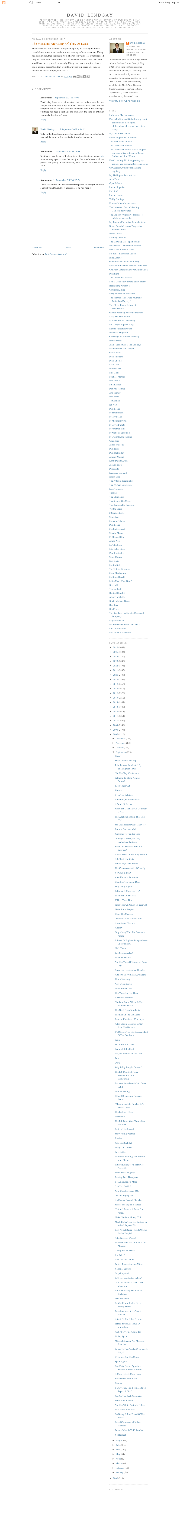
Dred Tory (114, 608)
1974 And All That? (124, 1044)
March (119, 1463)
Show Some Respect (124, 909)
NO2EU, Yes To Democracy (122, 320)
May (118, 1454)
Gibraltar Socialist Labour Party (124, 261)
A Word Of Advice (123, 804)
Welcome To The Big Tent (127, 833)
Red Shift (113, 191)
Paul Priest (114, 448)
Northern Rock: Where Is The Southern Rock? (129, 1003)
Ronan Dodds (115, 340)
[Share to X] (81, 76)
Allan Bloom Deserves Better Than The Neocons (129, 1025)
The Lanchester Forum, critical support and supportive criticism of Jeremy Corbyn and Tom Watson (127, 153)
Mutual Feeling (122, 1091)
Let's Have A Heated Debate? (128, 1277)
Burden (118, 1138)
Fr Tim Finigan (116, 412)
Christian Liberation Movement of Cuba (128, 269)
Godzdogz (114, 440)
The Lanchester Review (120, 145)
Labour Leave (116, 195)
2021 (115, 670)
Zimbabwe (120, 1116)
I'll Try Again (121, 1336)
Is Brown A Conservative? (127, 891)
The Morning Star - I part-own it (124, 241)
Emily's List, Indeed (124, 1129)
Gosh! (118, 755)
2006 (115, 1478)
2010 (115, 720)
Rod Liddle (114, 380)
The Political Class (124, 1112)
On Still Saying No (124, 1195)
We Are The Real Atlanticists (128, 1395)
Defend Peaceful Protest (120, 328)
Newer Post (37, 247)
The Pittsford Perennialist (121, 480)
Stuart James (115, 384)
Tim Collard (115, 588)
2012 (115, 711)
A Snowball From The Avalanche (130, 974)
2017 (115, 688)
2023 (115, 661)
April (118, 1458)
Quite (117, 1062)
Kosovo (118, 790)
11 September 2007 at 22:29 (66, 180)
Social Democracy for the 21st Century (127, 281)
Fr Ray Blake (115, 416)
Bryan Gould (115, 233)
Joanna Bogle (115, 464)
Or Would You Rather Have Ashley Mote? (128, 1304)
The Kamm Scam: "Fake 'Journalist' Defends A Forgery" (126, 299)
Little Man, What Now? (120, 580)
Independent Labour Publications (125, 245)
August (119, 1440)
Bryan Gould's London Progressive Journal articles (125, 228)
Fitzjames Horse (116, 512)
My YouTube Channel (119, 133)
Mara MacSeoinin (117, 572)
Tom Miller (114, 400)
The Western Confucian (120, 484)
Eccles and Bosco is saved (121, 249)
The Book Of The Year (125, 895)
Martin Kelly (115, 564)
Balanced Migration (118, 332)
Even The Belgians (124, 794)
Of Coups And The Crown (127, 1356)
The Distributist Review (120, 277)
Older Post (99, 247)
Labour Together (117, 187)
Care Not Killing (117, 289)
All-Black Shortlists (124, 858)
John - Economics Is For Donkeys (125, 344)
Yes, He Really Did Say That (128, 1053)
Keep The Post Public (119, 316)
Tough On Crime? (123, 1147)
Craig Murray (115, 556)
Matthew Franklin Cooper (121, 348)
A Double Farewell (124, 997)
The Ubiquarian (116, 496)
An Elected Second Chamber (128, 1200)
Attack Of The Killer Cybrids (128, 1319)
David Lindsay (90, 15)
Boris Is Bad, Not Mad (125, 829)
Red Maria (114, 396)
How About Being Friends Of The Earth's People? (131, 1231)
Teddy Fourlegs (116, 199)
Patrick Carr (115, 368)
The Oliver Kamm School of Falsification (122, 306)
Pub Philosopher (117, 388)
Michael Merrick (117, 376)
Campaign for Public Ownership (124, 336)
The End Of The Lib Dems (127, 1014)
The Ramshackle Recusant (121, 504)
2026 (115, 647)
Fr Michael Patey (117, 536)
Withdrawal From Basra (126, 1378)
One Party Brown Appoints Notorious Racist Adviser (128, 1367)
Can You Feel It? (123, 1186)
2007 (115, 734)
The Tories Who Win (125, 1409)
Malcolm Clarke (117, 520)
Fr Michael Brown (118, 420)
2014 (115, 702)
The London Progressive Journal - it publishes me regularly (126, 216)
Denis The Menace (124, 913)
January (120, 1472)
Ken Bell (113, 585)
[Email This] (74, 76)
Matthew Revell (117, 576)
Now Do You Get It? (124, 1259)
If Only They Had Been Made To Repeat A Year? (130, 1389)
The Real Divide (123, 957)
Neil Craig (114, 560)
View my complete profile (124, 101)
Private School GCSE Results (129, 1430)
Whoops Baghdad (123, 1142)
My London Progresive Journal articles (127, 222)
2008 (115, 729)
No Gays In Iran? (123, 872)
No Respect (120, 1434)
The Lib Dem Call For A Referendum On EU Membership (126, 1075)
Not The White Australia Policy (130, 1405)
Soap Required (122, 1273)
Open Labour (115, 183)
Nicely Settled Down (125, 1250)
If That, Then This (123, 900)
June (118, 1449)
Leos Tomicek (116, 488)
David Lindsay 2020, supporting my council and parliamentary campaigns (128, 162)
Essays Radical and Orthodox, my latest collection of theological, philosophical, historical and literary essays (128, 124)
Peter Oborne (115, 360)
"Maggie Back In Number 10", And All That (129, 1105)
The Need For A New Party (127, 1010)
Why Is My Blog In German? (128, 1067)
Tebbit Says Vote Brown (126, 863)
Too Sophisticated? (124, 952)
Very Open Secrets (123, 983)
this (102, 156)
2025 (115, 651)
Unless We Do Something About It (131, 854)
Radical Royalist (117, 592)
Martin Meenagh (117, 528)
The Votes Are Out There (126, 992)
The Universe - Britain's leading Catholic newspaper (124, 209)
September (121, 752)
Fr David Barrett (117, 424)
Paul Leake (114, 408)
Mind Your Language (125, 1172)
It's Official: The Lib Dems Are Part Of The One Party (131, 1033)
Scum (117, 1039)
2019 (115, 679)
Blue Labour (115, 257)
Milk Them (120, 948)
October (120, 747)
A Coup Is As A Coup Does (128, 1374)
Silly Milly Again (123, 886)
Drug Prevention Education (122, 293)
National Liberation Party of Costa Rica (128, 265)
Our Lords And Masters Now (128, 918)
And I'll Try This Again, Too (128, 1331)
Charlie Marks (116, 532)
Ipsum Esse (114, 476)
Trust (117, 1058)
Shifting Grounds (117, 237)
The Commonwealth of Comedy (130, 868)
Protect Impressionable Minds (129, 1264)
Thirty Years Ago (123, 979)
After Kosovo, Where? (125, 1237)
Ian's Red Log (115, 544)
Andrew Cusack (116, 456)
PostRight (114, 273)
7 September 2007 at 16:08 (66, 97)
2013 (115, 706)
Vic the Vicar (115, 508)
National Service (123, 1268)
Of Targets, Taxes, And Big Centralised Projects (127, 840)
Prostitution (120, 1151)
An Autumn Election (125, 923)
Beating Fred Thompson (126, 1177)
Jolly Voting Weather (125, 1133)
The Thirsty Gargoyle (119, 568)
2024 (115, 656)
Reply (43, 119)
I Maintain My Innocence (121, 115)
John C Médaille (117, 596)
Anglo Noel (114, 540)
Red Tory (113, 604)
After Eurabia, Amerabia (126, 877)
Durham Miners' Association (122, 203)
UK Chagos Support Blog (121, 324)
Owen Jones (115, 352)
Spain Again (121, 1361)
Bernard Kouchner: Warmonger (129, 1019)
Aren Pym (114, 179)
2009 (115, 725)
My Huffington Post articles (122, 175)
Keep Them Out (122, 785)
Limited (119, 1383)
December (121, 738)
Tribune (113, 492)
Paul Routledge (116, 552)
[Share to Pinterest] (88, 76)
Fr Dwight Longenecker (120, 436)
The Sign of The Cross (119, 500)
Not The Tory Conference (127, 773)
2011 (115, 716)
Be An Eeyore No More (126, 1181)
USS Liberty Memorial (120, 632)
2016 (115, 693)
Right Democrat (116, 620)
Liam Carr (114, 364)
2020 (115, 674)
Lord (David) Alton (118, 460)
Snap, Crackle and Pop (125, 760)
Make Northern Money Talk (128, 1217)
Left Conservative (117, 628)
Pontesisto (114, 468)
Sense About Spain (124, 1400)
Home (68, 247)
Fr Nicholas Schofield (119, 432)
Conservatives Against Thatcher (130, 970)
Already (119, 927)
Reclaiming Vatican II (119, 285)
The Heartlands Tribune (120, 141)
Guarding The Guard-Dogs (127, 881)
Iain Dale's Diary (117, 548)
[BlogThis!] (78, 76)
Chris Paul (114, 516)
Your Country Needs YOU (127, 1190)
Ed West (113, 404)
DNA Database (122, 1298)
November (121, 742)
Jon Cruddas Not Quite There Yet (130, 824)
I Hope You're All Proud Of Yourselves (127, 1325)
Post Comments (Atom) (56, 254)
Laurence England (118, 472)
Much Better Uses (123, 988)
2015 (115, 697)
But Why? (120, 1254)
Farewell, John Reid (124, 1048)
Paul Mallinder (116, 452)
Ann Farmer (114, 392)
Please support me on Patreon (123, 137)
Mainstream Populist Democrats (124, 624)
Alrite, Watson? (116, 444)
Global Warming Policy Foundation (126, 312)
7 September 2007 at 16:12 (73, 129)
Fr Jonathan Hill (117, 428)
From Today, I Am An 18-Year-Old (131, 904)
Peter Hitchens (116, 356)
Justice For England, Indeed (128, 1204)
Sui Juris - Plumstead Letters (122, 253)
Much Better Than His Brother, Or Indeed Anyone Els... (131, 1223)
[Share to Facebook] (84, 76)
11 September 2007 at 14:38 (66, 151)
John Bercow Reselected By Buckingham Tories (128, 766)
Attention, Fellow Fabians (127, 799)
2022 (115, 665)
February (120, 1467)
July (118, 1444)
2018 (115, 683)
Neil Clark (114, 372)
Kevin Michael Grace (119, 601)
